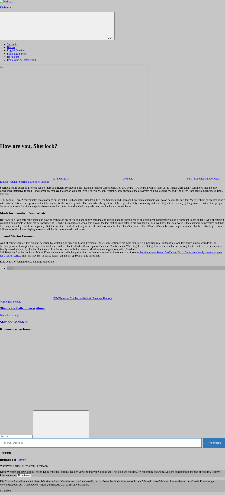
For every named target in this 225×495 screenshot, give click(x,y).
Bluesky (21, 459)
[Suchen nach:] (16, 436)
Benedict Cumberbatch (206, 178)
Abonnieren (214, 442)
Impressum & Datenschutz (21, 59)
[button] (10, 268)
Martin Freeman (93, 298)
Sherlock (24, 181)
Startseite (12, 44)
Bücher (11, 47)
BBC (189, 178)
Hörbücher (13, 56)
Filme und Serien (16, 53)
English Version (16, 50)
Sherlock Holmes (39, 181)
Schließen (5, 490)
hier (52, 261)
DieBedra (5, 7)
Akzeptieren (24, 475)
